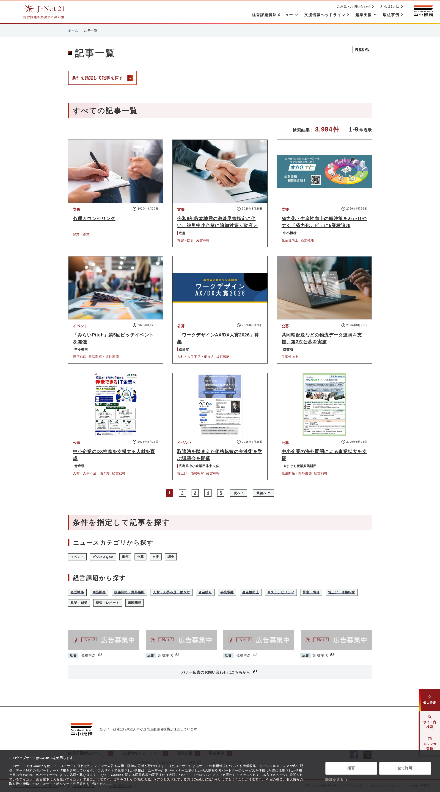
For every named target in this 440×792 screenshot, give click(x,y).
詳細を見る (334, 779)
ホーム (73, 30)
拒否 (351, 768)
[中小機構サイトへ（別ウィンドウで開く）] (423, 11)
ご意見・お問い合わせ (353, 6)
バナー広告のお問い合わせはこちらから (216, 672)
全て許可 (405, 768)
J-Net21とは (389, 6)
